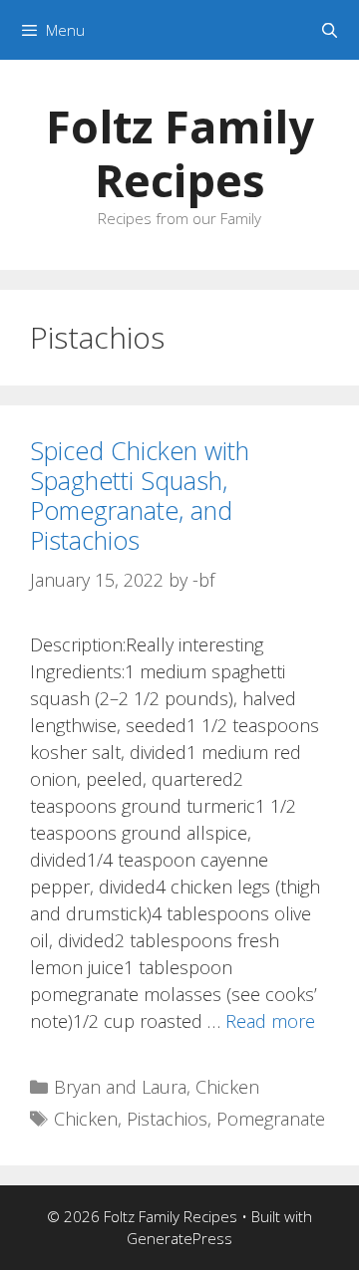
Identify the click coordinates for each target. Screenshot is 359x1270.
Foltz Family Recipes (180, 153)
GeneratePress (179, 1238)
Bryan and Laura (120, 1087)
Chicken (227, 1087)
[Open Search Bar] (329, 30)
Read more (270, 1021)
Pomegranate (270, 1119)
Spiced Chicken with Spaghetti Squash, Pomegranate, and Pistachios (139, 495)
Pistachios (167, 1119)
